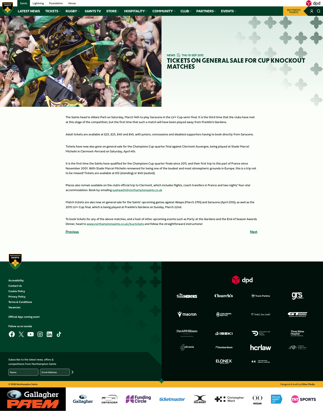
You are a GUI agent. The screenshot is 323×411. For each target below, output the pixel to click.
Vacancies (14, 307)
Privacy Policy (17, 296)
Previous (72, 231)
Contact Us (15, 285)
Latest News (29, 11)
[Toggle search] (319, 11)
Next (253, 231)
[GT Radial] (297, 314)
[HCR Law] (260, 347)
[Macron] (187, 314)
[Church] (223, 295)
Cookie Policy (16, 291)
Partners (205, 11)
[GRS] (297, 295)
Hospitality (134, 11)
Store (111, 11)
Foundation (56, 3)
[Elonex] (223, 361)
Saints (23, 3)
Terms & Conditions (20, 302)
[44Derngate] (260, 361)
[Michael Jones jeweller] (260, 314)
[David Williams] (187, 333)
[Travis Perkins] (260, 295)
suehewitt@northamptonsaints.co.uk (137, 190)
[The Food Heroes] (187, 295)
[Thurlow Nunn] (223, 347)
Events (227, 11)
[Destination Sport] (260, 333)
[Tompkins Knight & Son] (297, 347)
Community (162, 11)
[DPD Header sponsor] (313, 3)
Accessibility (16, 280)
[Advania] (187, 347)
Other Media (308, 384)
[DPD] (242, 280)
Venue (72, 3)
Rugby (71, 11)
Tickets (51, 11)
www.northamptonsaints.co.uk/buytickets (115, 224)
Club (185, 11)
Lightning (38, 3)
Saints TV (93, 11)
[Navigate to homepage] (7, 8)
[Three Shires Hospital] (297, 333)
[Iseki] (223, 333)
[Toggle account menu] (312, 11)
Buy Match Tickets (293, 11)
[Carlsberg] (223, 314)
